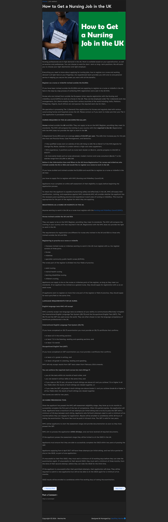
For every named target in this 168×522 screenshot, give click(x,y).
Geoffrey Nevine (117, 518)
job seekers (53, 1)
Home (44, 1)
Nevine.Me (62, 518)
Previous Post (50, 488)
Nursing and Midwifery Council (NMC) (108, 210)
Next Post (118, 488)
